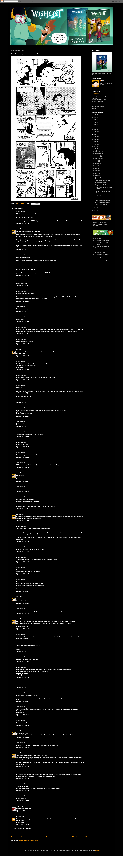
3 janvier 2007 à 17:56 (22, 677)
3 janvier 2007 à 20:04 (22, 701)
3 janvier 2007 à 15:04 (22, 591)
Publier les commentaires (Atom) (29, 840)
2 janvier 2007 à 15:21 (22, 285)
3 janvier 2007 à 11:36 (22, 551)
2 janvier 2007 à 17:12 (22, 333)
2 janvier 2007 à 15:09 (22, 249)
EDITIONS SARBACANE (99, 100)
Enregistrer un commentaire (22, 828)
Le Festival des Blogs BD (102, 240)
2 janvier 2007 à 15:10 (22, 275)
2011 (95, 139)
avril (96, 170)
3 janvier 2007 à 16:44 (22, 661)
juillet (97, 163)
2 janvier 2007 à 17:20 (22, 356)
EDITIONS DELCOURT (98, 104)
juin (96, 165)
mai (96, 168)
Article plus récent (18, 836)
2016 (95, 127)
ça (26, 478)
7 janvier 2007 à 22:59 (22, 800)
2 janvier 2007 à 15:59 (22, 311)
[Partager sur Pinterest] (39, 204)
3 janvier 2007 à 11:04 (22, 541)
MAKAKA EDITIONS (97, 102)
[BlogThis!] (33, 204)
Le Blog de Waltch (100, 250)
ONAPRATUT (95, 108)
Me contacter (95, 93)
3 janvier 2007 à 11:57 (22, 562)
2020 (95, 117)
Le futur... (98, 198)
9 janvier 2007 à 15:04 (22, 811)
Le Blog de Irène (100, 252)
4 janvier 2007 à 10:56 (22, 778)
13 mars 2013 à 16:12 (22, 824)
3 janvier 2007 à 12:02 (22, 574)
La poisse (98, 195)
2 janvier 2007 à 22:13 (22, 426)
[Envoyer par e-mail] (31, 204)
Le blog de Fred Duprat (102, 260)
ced (17, 229)
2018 (95, 122)
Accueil (49, 836)
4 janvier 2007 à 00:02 (22, 725)
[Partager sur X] (35, 204)
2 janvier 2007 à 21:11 (22, 402)
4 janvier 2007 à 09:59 (22, 747)
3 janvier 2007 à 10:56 (22, 520)
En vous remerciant (100, 182)
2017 (95, 124)
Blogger (97, 850)
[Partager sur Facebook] (37, 204)
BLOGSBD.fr (98, 238)
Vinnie (18, 806)
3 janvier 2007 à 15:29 (22, 613)
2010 (95, 141)
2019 (95, 119)
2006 (95, 208)
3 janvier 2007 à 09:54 (22, 481)
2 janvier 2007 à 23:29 (22, 436)
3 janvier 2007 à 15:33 (22, 629)
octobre (97, 156)
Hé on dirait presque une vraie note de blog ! (102, 203)
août (96, 161)
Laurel (55, 559)
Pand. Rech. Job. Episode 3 (103, 200)
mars (97, 173)
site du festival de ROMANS (35, 241)
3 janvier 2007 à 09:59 (22, 491)
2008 (95, 146)
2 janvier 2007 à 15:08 (22, 223)
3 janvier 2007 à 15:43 (22, 651)
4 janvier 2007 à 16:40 (22, 790)
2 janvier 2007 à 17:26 (22, 369)
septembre (98, 158)
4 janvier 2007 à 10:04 (22, 766)
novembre (98, 153)
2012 (95, 137)
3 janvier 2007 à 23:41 (22, 715)
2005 (95, 210)
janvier (97, 178)
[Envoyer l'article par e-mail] (28, 203)
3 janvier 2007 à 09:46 (22, 467)
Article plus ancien (79, 836)
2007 (95, 149)
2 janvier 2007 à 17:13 (22, 344)
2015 (95, 129)
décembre (98, 151)
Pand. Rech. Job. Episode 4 (103, 180)
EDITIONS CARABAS (98, 106)
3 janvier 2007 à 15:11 (22, 603)
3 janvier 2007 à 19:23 (22, 687)
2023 (95, 115)
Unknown (19, 816)
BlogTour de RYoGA (101, 185)
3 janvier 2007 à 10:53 (22, 508)
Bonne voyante (20, 822)
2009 (95, 144)
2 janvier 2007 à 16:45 (22, 321)
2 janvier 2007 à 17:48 (22, 380)
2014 (95, 132)
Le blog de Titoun (100, 258)
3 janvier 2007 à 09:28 (22, 457)
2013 (95, 134)
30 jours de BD (48, 245)
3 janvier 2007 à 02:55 (22, 447)
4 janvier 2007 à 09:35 (22, 737)
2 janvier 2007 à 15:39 (22, 301)
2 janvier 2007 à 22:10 (22, 416)
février (97, 175)
